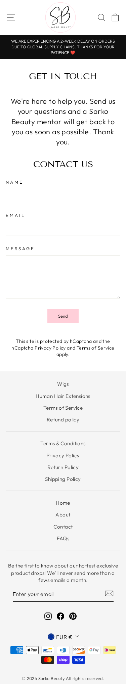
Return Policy (63, 467)
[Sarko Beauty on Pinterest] (73, 616)
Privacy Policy (50, 348)
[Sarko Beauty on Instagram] (48, 616)
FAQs (63, 538)
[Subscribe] (109, 592)
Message (20, 248)
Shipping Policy (63, 479)
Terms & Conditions (62, 443)
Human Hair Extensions (63, 396)
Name (15, 182)
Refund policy (63, 419)
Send (63, 316)
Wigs (63, 384)
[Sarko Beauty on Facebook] (60, 616)
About (62, 514)
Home (63, 503)
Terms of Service (96, 348)
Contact (63, 526)
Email (15, 215)
